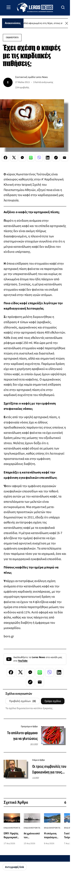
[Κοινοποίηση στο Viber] (39, 157)
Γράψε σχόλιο (53, 701)
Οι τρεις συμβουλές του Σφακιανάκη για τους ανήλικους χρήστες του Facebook (49, 769)
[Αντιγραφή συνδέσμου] (56, 157)
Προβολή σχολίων (22, 701)
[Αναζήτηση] (63, 7)
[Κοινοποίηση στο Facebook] (5, 157)
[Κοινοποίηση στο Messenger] (22, 157)
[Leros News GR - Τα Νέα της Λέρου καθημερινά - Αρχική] (35, 7)
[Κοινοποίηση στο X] (14, 157)
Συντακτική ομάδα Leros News (31, 77)
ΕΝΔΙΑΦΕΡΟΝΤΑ (12, 37)
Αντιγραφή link (14, 867)
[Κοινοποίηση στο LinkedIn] (47, 157)
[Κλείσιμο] (66, 23)
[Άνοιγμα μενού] (8, 7)
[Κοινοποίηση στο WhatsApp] (30, 157)
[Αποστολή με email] (64, 157)
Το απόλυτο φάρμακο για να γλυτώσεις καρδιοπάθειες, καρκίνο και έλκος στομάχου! (22, 735)
